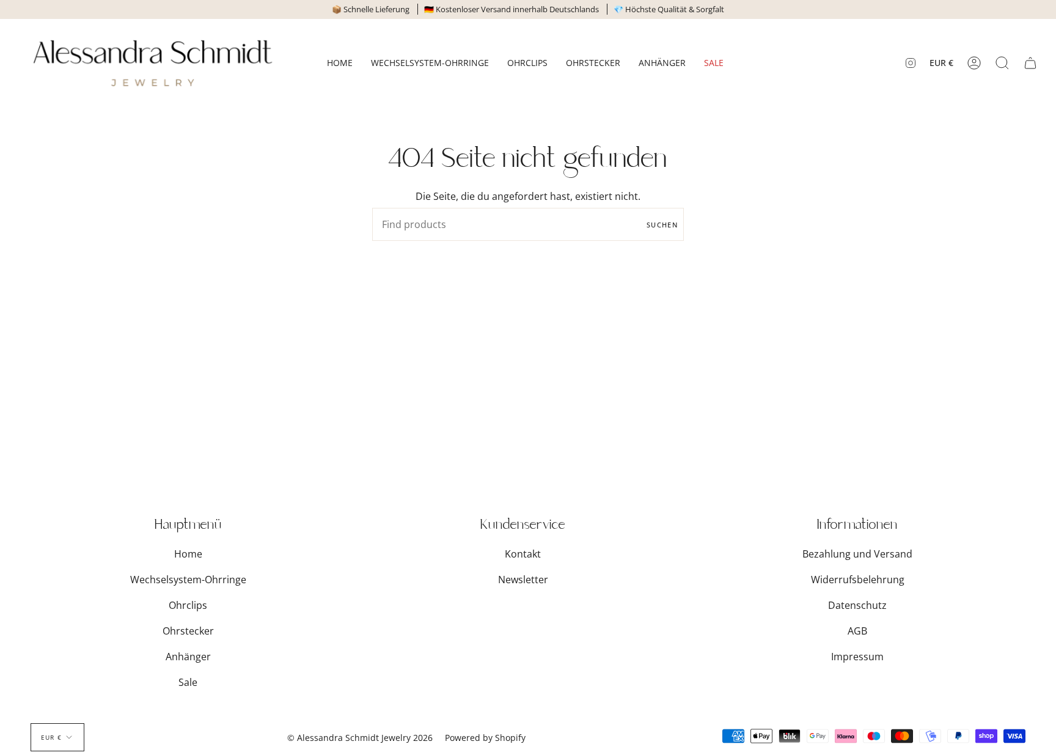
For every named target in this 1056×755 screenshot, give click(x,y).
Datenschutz (857, 605)
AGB (857, 631)
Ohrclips (188, 605)
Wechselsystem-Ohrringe (188, 579)
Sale (187, 682)
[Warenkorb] (1030, 63)
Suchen (662, 224)
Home (188, 554)
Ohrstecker (188, 631)
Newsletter (523, 579)
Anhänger (188, 656)
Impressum (857, 656)
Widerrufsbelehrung (857, 579)
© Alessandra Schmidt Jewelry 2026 (360, 737)
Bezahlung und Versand (857, 554)
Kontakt (523, 554)
